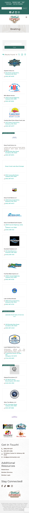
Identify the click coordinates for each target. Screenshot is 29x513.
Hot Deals (9, 4)
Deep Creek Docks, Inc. (10, 145)
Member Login (16, 2)
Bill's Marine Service (9, 95)
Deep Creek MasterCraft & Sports (13, 222)
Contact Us (8, 2)
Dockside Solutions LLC (10, 249)
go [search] (15, 47)
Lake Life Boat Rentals (10, 298)
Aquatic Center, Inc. (9, 70)
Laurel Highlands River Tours (12, 347)
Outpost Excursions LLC (10, 377)
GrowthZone (22, 510)
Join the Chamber (18, 4)
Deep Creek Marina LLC (10, 197)
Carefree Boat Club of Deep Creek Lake (14, 120)
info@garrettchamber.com (12, 457)
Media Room (5, 469)
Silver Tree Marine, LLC (10, 402)
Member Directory (7, 472)
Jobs (23, 2)
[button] (3, 54)
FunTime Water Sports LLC (11, 273)
